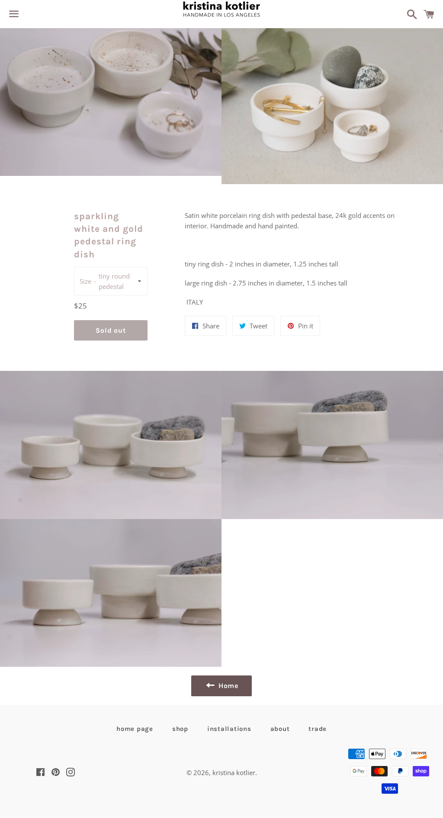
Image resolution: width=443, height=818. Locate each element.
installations (229, 729)
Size (85, 281)
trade (317, 729)
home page (134, 729)
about (280, 729)
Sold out (110, 330)
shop (180, 729)
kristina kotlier (233, 772)
